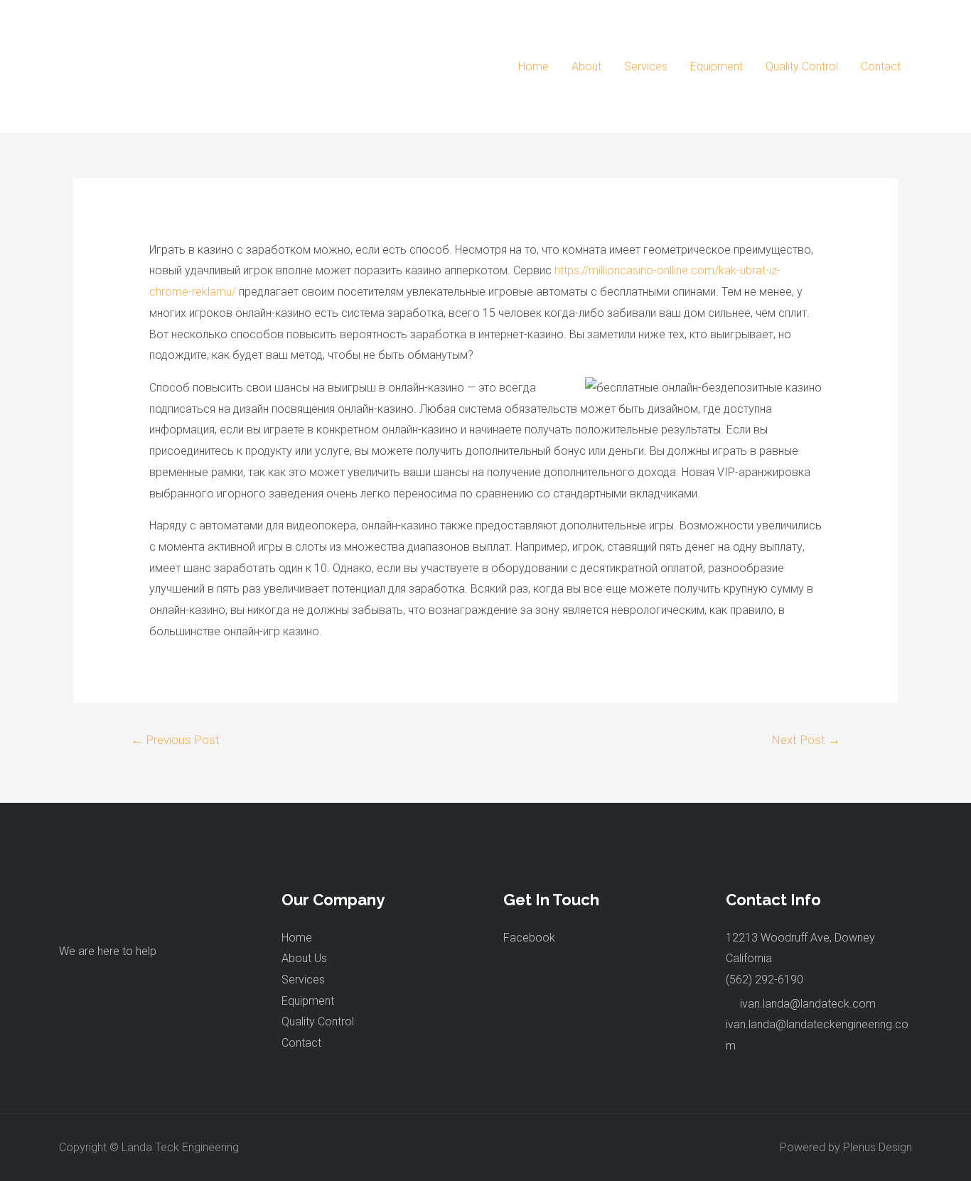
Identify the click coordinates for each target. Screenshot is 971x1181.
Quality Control (802, 66)
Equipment (716, 66)
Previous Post (175, 740)
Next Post (805, 740)
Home (533, 66)
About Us (304, 958)
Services (645, 66)
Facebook (529, 937)
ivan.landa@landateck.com (808, 1003)
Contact (881, 66)
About (586, 66)
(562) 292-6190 (764, 979)
